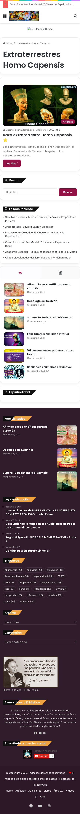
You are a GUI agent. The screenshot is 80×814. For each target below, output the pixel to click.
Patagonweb (40, 784)
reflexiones (35, 595)
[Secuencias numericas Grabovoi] (14, 372)
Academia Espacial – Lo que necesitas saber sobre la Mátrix (41, 251)
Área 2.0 (58, 790)
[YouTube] (40, 733)
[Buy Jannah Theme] (40, 28)
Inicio (8, 43)
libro (9, 588)
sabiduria (55, 595)
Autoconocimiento (17, 576)
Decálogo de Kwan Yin (42, 301)
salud (10, 601)
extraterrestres (51, 582)
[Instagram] (44, 733)
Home (9, 790)
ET (61, 576)
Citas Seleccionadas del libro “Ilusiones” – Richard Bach (38, 257)
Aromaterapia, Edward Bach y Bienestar (29, 226)
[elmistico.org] (24, 16)
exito (9, 582)
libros (24, 588)
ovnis (61, 588)
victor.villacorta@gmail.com (20, 129)
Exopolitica (28, 582)
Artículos (20, 790)
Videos (70, 790)
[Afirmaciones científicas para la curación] (14, 290)
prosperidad (13, 595)
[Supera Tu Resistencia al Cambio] (14, 323)
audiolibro (34, 570)
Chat (43, 796)
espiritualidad (43, 576)
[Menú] (5, 17)
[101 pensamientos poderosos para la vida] (14, 356)
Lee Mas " (12, 163)
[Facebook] (35, 733)
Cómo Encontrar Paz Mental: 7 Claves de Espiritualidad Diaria (44, 4)
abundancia (13, 570)
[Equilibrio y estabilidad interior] (14, 339)
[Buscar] (75, 17)
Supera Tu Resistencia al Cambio (49, 317)
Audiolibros (34, 790)
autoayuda (55, 570)
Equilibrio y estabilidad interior (48, 334)
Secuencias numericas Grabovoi (49, 367)
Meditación (43, 588)
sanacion (27, 601)
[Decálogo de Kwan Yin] (14, 306)
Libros (47, 790)
